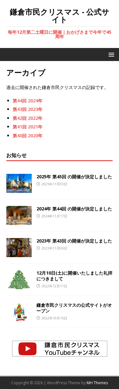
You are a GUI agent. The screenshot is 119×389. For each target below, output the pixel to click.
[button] (110, 54)
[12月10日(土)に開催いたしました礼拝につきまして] (19, 285)
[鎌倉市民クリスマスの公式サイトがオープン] (19, 317)
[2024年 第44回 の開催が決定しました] (19, 221)
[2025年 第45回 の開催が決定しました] (19, 189)
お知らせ (16, 155)
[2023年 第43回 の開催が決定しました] (19, 253)
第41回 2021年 (28, 127)
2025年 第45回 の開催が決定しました (74, 177)
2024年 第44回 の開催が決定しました (74, 209)
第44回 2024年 (28, 101)
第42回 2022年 (28, 118)
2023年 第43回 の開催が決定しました (74, 241)
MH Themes (97, 383)
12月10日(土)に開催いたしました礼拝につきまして (74, 276)
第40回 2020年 (28, 136)
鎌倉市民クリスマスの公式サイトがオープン (74, 308)
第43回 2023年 (28, 109)
